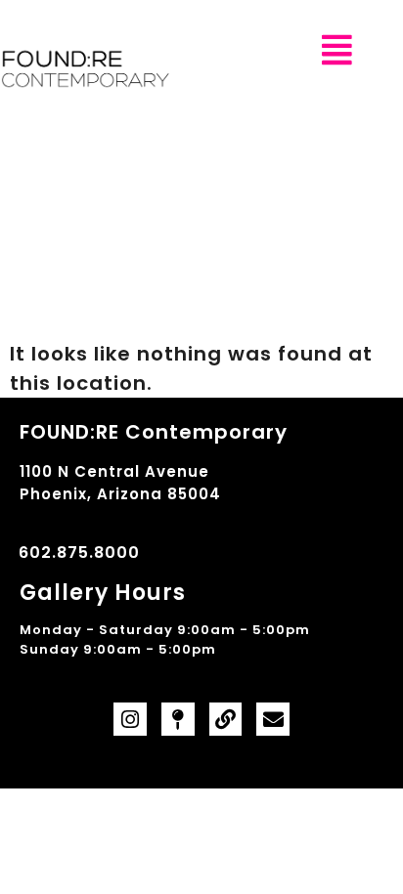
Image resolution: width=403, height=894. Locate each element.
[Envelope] (273, 719)
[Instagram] (130, 719)
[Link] (226, 719)
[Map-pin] (178, 719)
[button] (338, 50)
